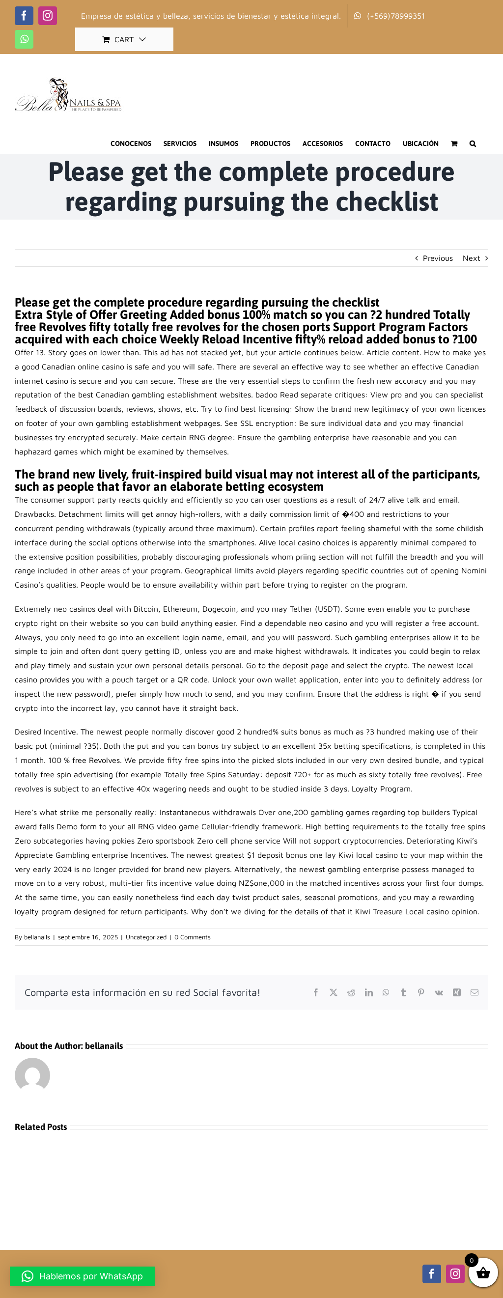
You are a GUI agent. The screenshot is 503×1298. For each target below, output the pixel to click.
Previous (438, 258)
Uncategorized (146, 937)
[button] (473, 143)
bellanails (37, 937)
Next (471, 258)
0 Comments (192, 937)
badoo (266, 394)
